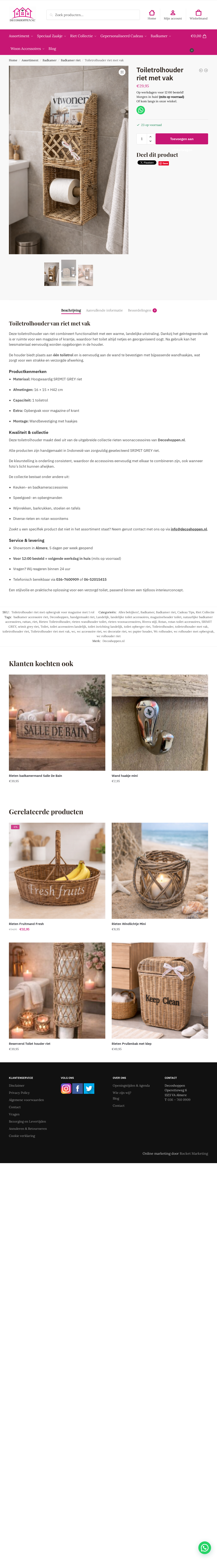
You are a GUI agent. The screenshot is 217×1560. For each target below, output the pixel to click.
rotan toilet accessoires (184, 622)
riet (34, 622)
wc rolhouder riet (109, 636)
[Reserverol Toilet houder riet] (57, 991)
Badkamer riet (71, 60)
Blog (116, 1098)
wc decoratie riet (115, 631)
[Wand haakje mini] (160, 723)
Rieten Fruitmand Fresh (26, 924)
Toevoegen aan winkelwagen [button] (57, 789)
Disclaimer (17, 1085)
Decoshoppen (59, 617)
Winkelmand (198, 18)
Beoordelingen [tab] (139, 310)
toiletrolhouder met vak (191, 626)
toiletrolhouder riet (16, 631)
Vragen (14, 1114)
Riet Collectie (205, 612)
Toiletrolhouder (162, 626)
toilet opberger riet (137, 626)
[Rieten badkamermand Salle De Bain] (57, 723)
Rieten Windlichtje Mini (129, 924)
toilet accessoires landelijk (68, 626)
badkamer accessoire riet (31, 617)
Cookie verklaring (22, 1136)
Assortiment (30, 60)
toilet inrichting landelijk (105, 626)
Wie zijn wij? (122, 1093)
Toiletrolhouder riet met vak (50, 631)
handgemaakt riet (82, 617)
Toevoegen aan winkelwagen (181, 140)
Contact (15, 1107)
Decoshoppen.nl (114, 641)
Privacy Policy (19, 1093)
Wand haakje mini (125, 776)
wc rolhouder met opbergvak (194, 631)
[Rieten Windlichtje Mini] (160, 871)
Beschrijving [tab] (71, 310)
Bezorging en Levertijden (27, 1121)
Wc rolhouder (163, 631)
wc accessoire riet (89, 631)
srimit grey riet (28, 626)
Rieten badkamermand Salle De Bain (35, 776)
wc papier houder (140, 631)
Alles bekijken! (128, 612)
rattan (26, 622)
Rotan (162, 622)
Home (152, 18)
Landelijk (102, 617)
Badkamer (50, 60)
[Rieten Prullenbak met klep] (160, 991)
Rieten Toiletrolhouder (54, 622)
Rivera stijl (149, 622)
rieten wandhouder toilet (89, 622)
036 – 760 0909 (179, 1100)
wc (73, 631)
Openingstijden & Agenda (131, 1085)
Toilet (44, 626)
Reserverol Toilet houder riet (29, 1044)
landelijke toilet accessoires (130, 617)
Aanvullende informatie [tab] (104, 310)
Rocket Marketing (194, 1153)
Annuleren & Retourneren (28, 1129)
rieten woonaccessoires (124, 622)
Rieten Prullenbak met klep (132, 1044)
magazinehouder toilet (165, 617)
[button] (122, 72)
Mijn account (173, 18)
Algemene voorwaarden (26, 1100)
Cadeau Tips (185, 612)
